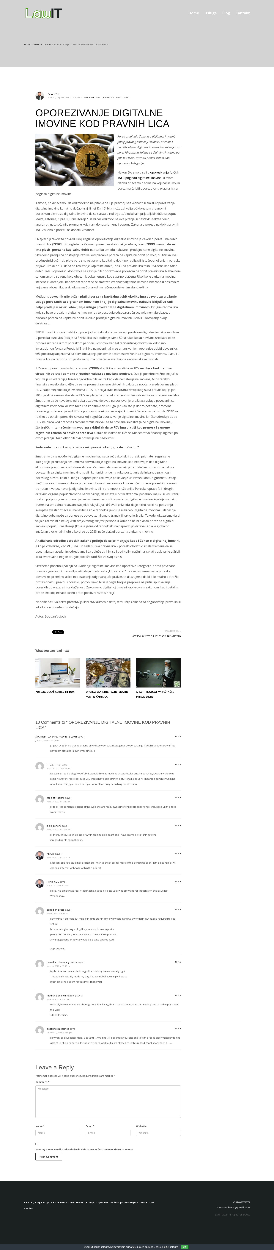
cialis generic (54, 825)
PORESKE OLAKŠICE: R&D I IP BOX (55, 691)
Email (90, 1126)
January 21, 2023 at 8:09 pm (59, 1032)
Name (39, 1126)
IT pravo (107, 97)
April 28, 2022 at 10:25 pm (58, 829)
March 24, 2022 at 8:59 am (58, 768)
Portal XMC (53, 881)
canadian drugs (55, 909)
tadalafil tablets (55, 797)
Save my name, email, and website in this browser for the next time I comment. (84, 1149)
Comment (42, 1082)
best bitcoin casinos (58, 1028)
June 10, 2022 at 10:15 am (58, 966)
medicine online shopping (61, 995)
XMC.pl (50, 853)
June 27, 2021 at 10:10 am (47, 740)
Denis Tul (53, 94)
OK (184, 1247)
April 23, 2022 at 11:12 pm (58, 801)
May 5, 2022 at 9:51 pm (57, 885)
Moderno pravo (121, 97)
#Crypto (137, 636)
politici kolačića (170, 1247)
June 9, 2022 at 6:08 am (57, 913)
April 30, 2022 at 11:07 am (58, 857)
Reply (178, 736)
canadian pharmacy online (62, 962)
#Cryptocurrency (151, 636)
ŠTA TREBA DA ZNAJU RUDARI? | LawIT (56, 736)
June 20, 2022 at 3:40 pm (58, 999)
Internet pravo (94, 97)
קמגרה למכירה (54, 764)
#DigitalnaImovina (171, 636)
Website (141, 1126)
